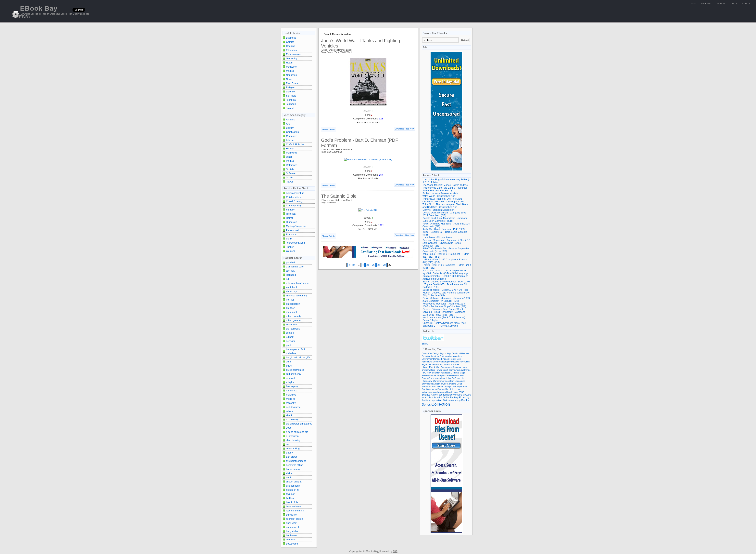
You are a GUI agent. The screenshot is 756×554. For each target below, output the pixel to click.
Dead (459, 384)
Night (437, 384)
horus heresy (293, 469)
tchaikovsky (292, 419)
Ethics (425, 353)
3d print (290, 337)
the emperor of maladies (299, 423)
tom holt (290, 270)
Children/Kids (293, 197)
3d (287, 279)
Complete (451, 384)
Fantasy (290, 209)
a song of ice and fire (297, 432)
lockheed (291, 275)
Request (706, 3)
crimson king (293, 448)
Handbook (445, 373)
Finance (445, 359)
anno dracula (293, 527)
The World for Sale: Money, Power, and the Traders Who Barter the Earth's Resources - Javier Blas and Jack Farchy (445, 188)
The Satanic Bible (339, 196)
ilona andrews (293, 506)
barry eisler (292, 531)
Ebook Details (328, 129)
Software (291, 173)
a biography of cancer (297, 283)
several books (452, 375)
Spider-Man (443, 389)
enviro (444, 384)
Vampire (457, 394)
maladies (291, 394)
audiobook (291, 287)
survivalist (291, 324)
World (434, 389)
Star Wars (426, 389)
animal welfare (428, 370)
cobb (288, 444)
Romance (291, 234)
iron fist (290, 299)
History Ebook (428, 367)
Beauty (290, 128)
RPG (424, 373)
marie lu (290, 399)
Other (289, 156)
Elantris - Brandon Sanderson (438, 210)
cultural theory (293, 374)
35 (367, 264)
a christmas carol (295, 266)
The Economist (429, 386)
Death (445, 370)
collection (291, 539)
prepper (290, 308)
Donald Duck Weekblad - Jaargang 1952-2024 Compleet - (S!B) (444, 214)
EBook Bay (37, 12)
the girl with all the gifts (298, 357)
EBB (395, 551)
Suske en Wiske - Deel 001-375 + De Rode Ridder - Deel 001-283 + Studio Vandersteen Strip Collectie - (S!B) (446, 293)
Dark (454, 386)
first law (290, 498)
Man (438, 367)
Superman (462, 386)
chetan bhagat (293, 481)
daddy (289, 452)
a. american (292, 436)
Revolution (465, 361)
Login (692, 3)
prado (289, 345)
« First (351, 264)
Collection (440, 404)
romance (448, 394)
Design (436, 353)
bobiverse (291, 535)
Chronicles (454, 364)
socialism (449, 381)
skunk (289, 415)
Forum (721, 3)
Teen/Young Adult (295, 242)
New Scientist (433, 373)
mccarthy (291, 403)
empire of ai (292, 490)
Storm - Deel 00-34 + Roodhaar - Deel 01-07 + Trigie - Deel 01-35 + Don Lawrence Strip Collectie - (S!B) (446, 284)
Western (290, 251)
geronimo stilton (294, 465)
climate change (444, 386)
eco (441, 395)
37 (378, 264)
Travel (289, 181)
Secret (436, 375)
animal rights (445, 378)
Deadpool (456, 353)
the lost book (293, 328)
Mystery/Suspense (296, 226)
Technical (291, 100)
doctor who (292, 543)
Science (290, 91)
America (438, 397)
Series (426, 404)
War (461, 392)
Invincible (444, 364)
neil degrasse (293, 407)
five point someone (296, 461)
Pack (462, 375)
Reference (291, 165)
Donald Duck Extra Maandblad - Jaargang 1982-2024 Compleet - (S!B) (445, 219)
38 (384, 264)
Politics (426, 400)
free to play (292, 386)
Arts (288, 123)
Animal (456, 373)
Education (291, 50)
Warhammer (439, 381)
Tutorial (290, 108)
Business (291, 37)
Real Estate (292, 83)
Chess (437, 359)
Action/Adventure (295, 193)
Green (425, 378)
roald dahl (291, 312)
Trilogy (455, 392)
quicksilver (291, 514)
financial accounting (297, 295)
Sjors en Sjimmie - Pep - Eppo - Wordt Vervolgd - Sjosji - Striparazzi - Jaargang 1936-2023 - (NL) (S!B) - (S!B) (443, 312)
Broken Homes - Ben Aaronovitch (440, 193)
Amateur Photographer (442, 356)
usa (458, 378)
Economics (460, 381)
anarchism (427, 397)
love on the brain (295, 510)
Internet (290, 140)
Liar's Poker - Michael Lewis (437, 237)
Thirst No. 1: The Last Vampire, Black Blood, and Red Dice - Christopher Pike (445, 206)
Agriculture (427, 361)
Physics (455, 361)
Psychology (445, 353)
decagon (291, 341)
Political (290, 161)
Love (458, 389)
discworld (291, 378)
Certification (292, 132)
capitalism (436, 400)
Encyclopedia (428, 384)
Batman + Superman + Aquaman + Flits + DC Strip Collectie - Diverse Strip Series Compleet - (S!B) (446, 243)
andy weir (291, 523)
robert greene (293, 320)
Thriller (290, 247)
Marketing (291, 152)
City (430, 353)
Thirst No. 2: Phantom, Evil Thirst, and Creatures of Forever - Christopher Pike (443, 200)
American (457, 356)
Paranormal (292, 230)
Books (465, 400)
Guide (446, 397)
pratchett (290, 262)
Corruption (433, 378)
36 (373, 264)
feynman (290, 494)
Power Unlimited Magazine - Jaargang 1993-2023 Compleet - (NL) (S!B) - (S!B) (446, 299)
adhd (289, 361)
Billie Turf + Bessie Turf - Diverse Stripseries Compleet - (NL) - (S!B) (445, 250)
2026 (289, 427)
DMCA (734, 3)
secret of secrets (294, 519)
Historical (291, 213)
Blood (449, 392)
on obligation (293, 304)
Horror (289, 218)
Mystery (467, 394)
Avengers (441, 392)
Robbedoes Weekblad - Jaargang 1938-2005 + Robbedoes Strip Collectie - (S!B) (444, 305)
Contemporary (293, 205)
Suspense (457, 367)
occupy (456, 400)
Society (290, 169)
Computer (291, 136)
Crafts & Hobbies (295, 144)
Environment (428, 359)
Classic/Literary (294, 201)
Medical (290, 71)
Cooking (290, 46)
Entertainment (293, 54)
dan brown (291, 456)
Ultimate (465, 353)
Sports (289, 177)
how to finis (292, 502)
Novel (289, 79)
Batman (447, 400)
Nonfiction (291, 75)
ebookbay (291, 291)
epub (442, 375)
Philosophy (427, 381)
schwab (290, 411)
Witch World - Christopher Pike (438, 196)
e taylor (290, 382)
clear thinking (293, 440)
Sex (459, 359)
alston (289, 473)
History (290, 148)
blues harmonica (295, 370)
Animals (290, 119)
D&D (454, 378)
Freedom (426, 356)
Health (289, 62)
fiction (452, 389)
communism (454, 370)
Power (439, 370)
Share (425, 343)
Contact (747, 3)
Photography (444, 361)
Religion (290, 87)
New (465, 367)
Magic (462, 373)
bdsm (289, 365)
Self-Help (291, 95)
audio (289, 477)
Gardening (291, 58)
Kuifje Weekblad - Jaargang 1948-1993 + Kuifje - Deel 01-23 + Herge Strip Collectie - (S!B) (445, 232)
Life (462, 378)
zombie (290, 332)
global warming (429, 392)
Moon (435, 361)
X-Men (434, 395)
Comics (290, 42)
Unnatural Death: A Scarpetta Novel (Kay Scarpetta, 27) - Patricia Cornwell (444, 324)
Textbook (291, 104)
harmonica (291, 390)
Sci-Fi (289, 238)
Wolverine (466, 370)
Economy (464, 397)
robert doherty (293, 316)
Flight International (430, 364)
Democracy (446, 367)
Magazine (291, 66)
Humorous (291, 222)
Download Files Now (404, 129)
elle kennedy (293, 485)
